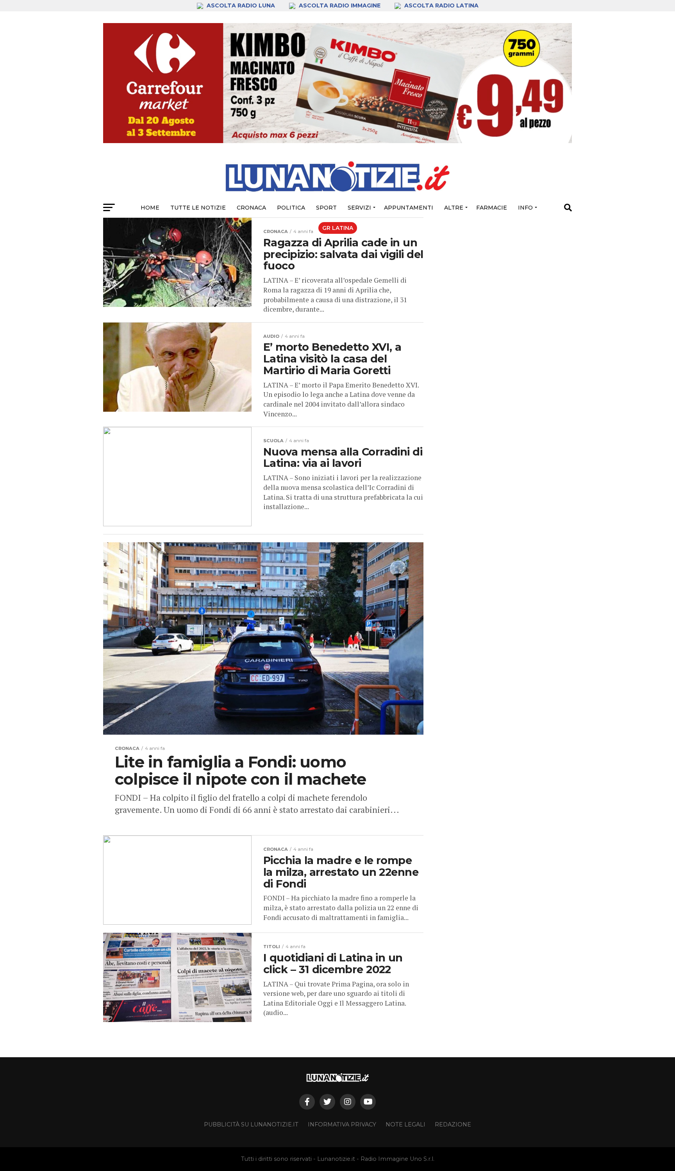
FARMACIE (491, 207)
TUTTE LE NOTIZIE (198, 207)
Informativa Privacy (342, 1124)
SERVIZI (359, 207)
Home (150, 207)
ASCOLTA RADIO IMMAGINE (339, 5)
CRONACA (251, 207)
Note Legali (405, 1124)
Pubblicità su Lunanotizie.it (251, 1124)
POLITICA (291, 207)
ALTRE (453, 207)
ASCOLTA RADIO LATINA (441, 5)
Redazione (453, 1124)
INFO (525, 207)
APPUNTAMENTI (408, 207)
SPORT (326, 207)
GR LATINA (337, 227)
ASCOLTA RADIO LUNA (241, 5)
